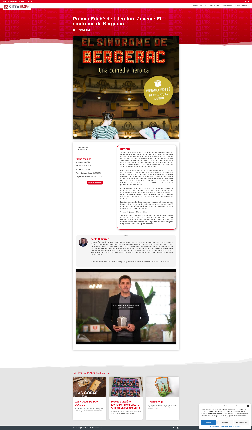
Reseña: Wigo (155, 401)
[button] (248, 406)
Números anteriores (241, 5)
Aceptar (208, 422)
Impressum (238, 426)
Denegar (225, 422)
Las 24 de (203, 5)
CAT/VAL (246, 1)
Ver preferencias (241, 422)
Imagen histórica (227, 5)
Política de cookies (214, 426)
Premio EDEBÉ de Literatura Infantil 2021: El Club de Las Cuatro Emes (125, 404)
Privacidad (76, 428)
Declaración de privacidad (227, 426)
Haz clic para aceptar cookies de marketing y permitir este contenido (126, 306)
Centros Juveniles (214, 5)
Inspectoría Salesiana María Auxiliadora (14, 1)
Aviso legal (84, 428)
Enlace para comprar (94, 182)
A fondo (195, 5)
